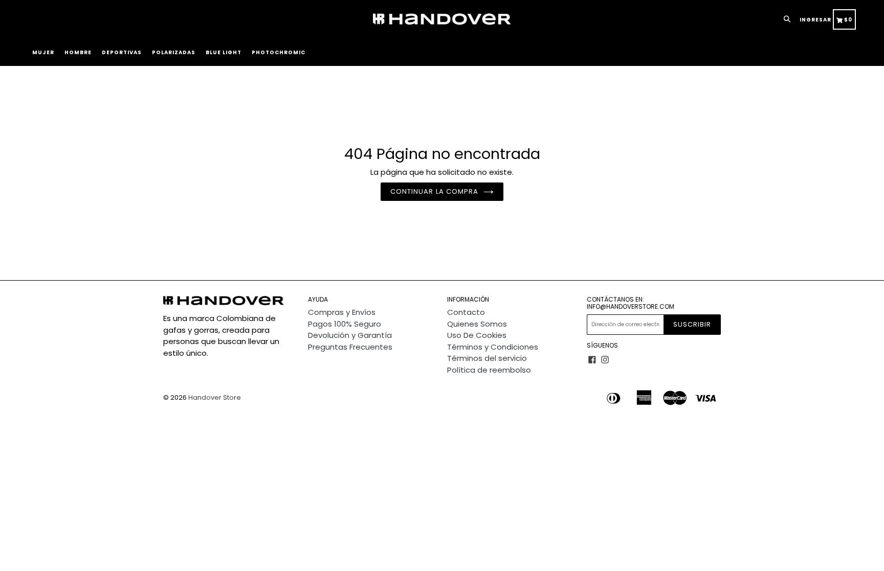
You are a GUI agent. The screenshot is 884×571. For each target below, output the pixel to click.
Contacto (466, 312)
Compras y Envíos (341, 312)
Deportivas (122, 52)
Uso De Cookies (476, 335)
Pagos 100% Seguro (344, 323)
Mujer (43, 52)
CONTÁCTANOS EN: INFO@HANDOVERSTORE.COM (630, 303)
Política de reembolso (489, 369)
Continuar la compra (434, 191)
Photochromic (278, 52)
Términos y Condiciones (492, 346)
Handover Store (214, 397)
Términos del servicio (487, 358)
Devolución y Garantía (350, 335)
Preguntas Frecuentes (350, 346)
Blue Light (223, 52)
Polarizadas (173, 52)
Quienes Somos (477, 323)
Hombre (78, 52)
